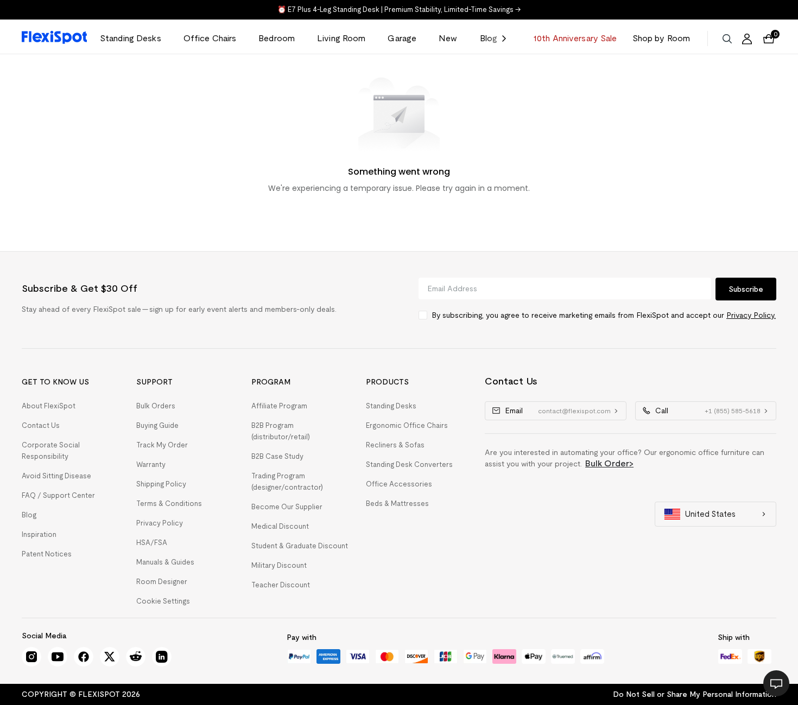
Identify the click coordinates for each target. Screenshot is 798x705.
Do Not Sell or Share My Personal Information (694, 694)
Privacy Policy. (751, 315)
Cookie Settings (163, 601)
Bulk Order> (609, 463)
